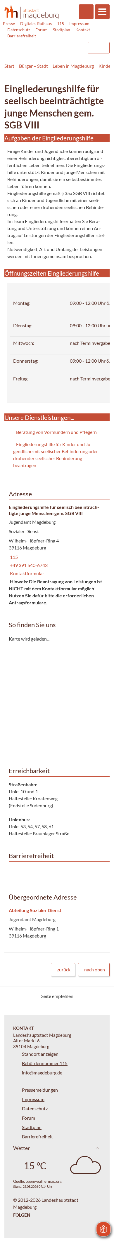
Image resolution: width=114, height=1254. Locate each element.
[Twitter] (81, 996)
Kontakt (82, 29)
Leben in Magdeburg (73, 66)
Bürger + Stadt (33, 66)
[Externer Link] (35, 45)
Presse (9, 23)
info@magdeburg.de (42, 1072)
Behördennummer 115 (45, 1063)
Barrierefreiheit (21, 35)
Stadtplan (61, 29)
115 (60, 23)
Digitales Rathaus (36, 23)
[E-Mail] (95, 996)
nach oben (94, 969)
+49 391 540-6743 (28, 565)
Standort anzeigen (40, 1054)
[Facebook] (88, 996)
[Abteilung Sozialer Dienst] (57, 923)
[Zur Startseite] (31, 12)
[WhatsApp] (103, 996)
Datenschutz (18, 29)
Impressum (79, 23)
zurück (63, 969)
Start (9, 66)
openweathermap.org (44, 1181)
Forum (41, 29)
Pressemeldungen (40, 1090)
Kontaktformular (26, 573)
